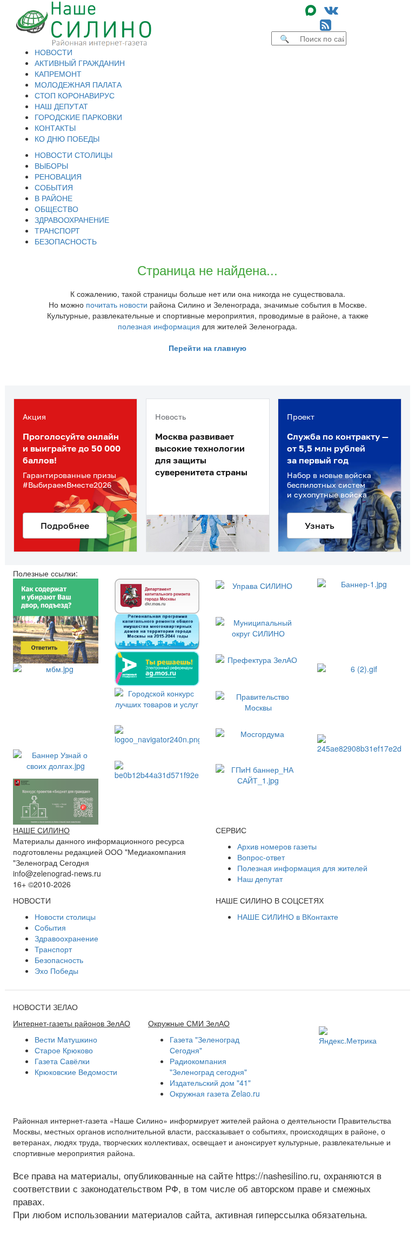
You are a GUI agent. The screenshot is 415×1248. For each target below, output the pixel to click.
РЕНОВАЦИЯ (58, 176)
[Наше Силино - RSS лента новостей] (325, 24)
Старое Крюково (64, 1050)
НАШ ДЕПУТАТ (61, 106)
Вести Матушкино (66, 1039)
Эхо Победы (56, 970)
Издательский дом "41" (210, 1082)
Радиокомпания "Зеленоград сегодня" (208, 1066)
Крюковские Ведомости (76, 1071)
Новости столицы (65, 916)
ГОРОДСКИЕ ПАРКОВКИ (78, 116)
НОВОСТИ (53, 52)
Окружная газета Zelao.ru (215, 1093)
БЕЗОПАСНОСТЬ (66, 241)
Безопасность (59, 959)
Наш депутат (260, 878)
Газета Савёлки (62, 1061)
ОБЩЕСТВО (56, 208)
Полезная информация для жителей (302, 867)
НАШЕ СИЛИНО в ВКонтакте (287, 916)
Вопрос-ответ (261, 857)
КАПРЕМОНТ (58, 73)
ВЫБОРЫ (51, 165)
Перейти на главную (207, 347)
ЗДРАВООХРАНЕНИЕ (72, 219)
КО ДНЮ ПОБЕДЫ (67, 138)
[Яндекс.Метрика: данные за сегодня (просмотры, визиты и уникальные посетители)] (348, 1036)
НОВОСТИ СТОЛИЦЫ (73, 154)
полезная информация (159, 326)
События (50, 927)
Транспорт (53, 949)
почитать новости (117, 304)
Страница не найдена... (207, 269)
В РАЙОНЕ (53, 197)
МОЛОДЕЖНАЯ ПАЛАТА (78, 84)
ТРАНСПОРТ (57, 230)
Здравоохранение (66, 938)
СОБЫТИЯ (54, 187)
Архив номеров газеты (277, 846)
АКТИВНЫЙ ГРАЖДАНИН (80, 62)
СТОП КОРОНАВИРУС (75, 95)
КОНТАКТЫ (55, 127)
